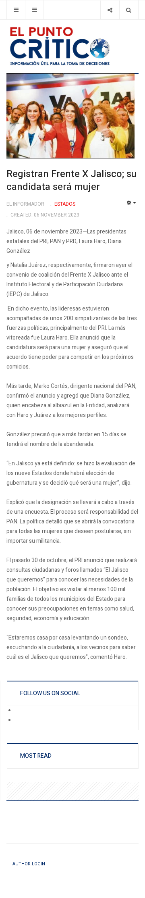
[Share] (109, 9)
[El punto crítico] (72, 46)
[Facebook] (20, 711)
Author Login (28, 863)
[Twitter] (20, 720)
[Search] (128, 9)
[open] (15, 9)
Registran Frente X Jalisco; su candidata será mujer (71, 180)
